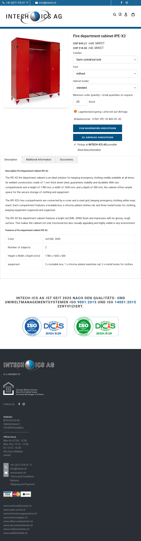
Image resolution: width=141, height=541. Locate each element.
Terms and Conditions (22, 476)
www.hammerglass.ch (15, 517)
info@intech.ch (18, 468)
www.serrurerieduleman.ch (18, 525)
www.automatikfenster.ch (17, 505)
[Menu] (109, 14)
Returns (14, 480)
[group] (35, 71)
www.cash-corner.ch (14, 509)
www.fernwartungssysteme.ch (20, 513)
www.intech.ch (18, 472)
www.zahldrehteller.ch (15, 533)
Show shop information (89, 149)
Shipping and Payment (22, 484)
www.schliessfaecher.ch (16, 529)
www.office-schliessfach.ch (18, 521)
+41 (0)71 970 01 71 (21, 465)
